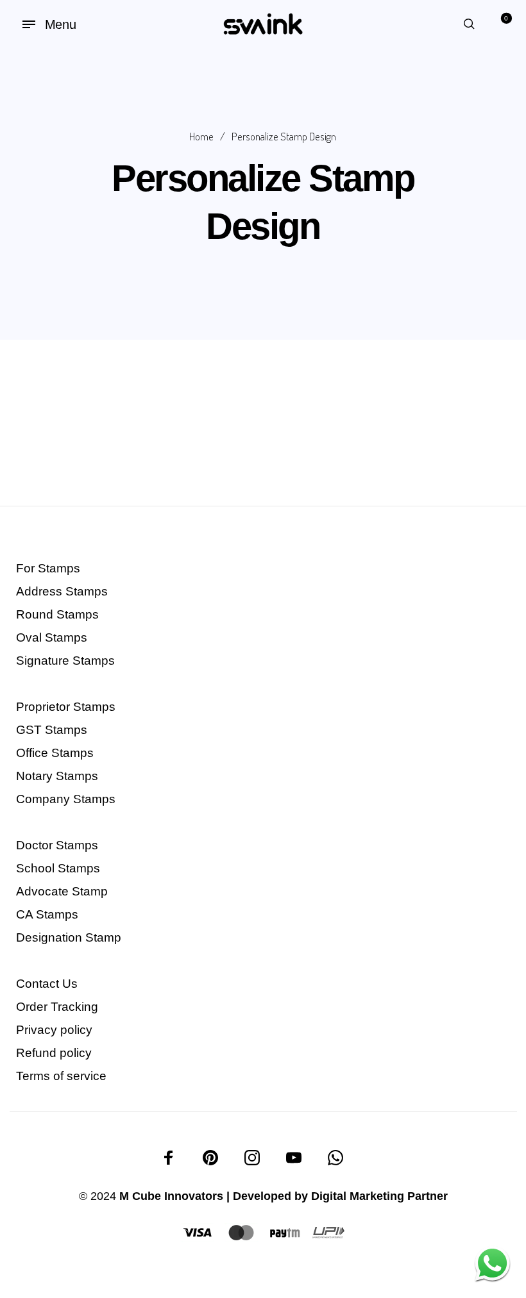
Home (201, 136)
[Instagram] (252, 1157)
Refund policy (54, 1053)
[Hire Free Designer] (492, 1264)
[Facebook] (168, 1157)
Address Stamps (62, 591)
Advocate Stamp (62, 891)
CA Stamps (47, 914)
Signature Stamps (65, 660)
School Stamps (58, 868)
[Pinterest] (210, 1157)
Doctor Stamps (57, 845)
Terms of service (61, 1076)
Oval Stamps (51, 637)
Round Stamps (57, 614)
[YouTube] (293, 1157)
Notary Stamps (57, 776)
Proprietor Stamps (65, 706)
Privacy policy (54, 1029)
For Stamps (48, 568)
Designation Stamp (68, 937)
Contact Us (47, 983)
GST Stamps (51, 729)
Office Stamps (55, 753)
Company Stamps (65, 799)
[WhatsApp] (335, 1157)
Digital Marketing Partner (379, 1196)
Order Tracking (57, 1006)
